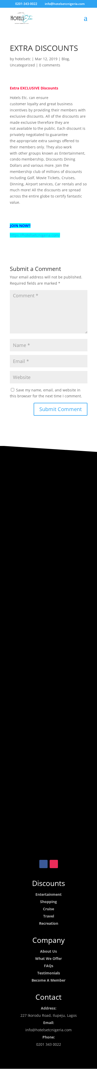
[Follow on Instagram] (54, 864)
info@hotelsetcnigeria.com (48, 1029)
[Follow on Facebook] (43, 864)
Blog (65, 58)
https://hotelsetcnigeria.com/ (35, 235)
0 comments (49, 65)
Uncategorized (22, 65)
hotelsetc (23, 58)
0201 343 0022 (48, 1044)
